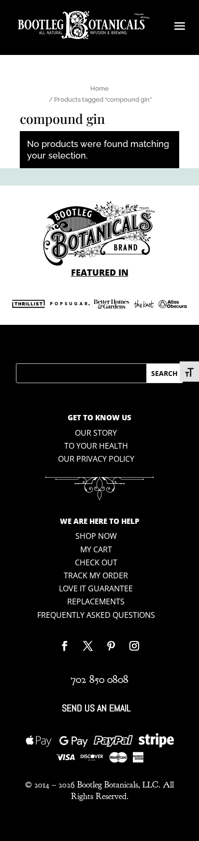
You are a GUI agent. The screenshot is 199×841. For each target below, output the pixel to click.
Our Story (96, 432)
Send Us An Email (96, 708)
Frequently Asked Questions (96, 615)
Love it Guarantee (96, 588)
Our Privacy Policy (96, 459)
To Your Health (96, 446)
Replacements (96, 601)
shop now (96, 536)
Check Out (96, 562)
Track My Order (96, 575)
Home (99, 88)
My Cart (96, 549)
